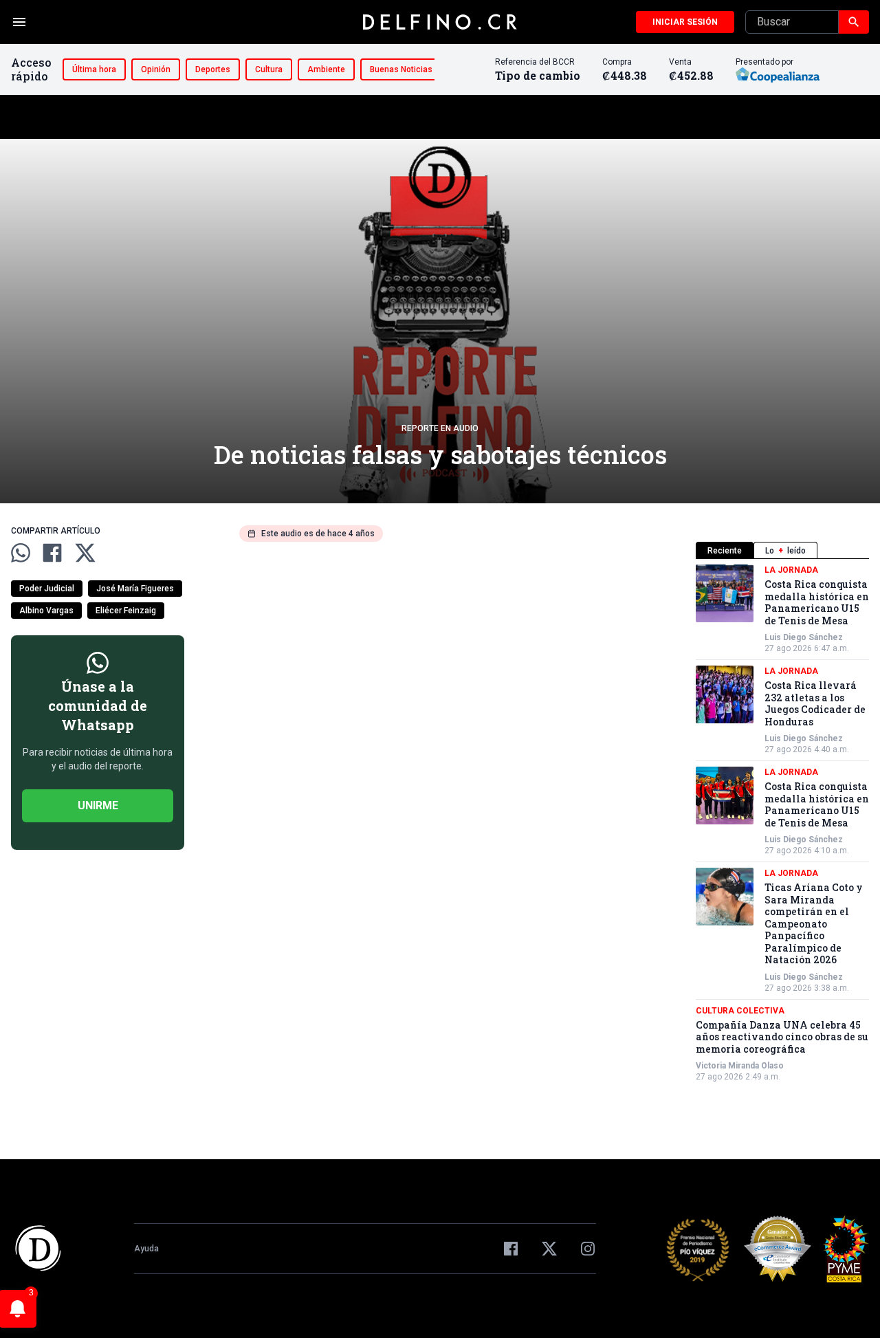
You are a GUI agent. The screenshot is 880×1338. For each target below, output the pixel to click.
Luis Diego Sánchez (803, 637)
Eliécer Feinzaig (126, 610)
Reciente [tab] (724, 551)
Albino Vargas (46, 610)
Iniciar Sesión (685, 22)
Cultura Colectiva (740, 1011)
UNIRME (98, 805)
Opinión (155, 69)
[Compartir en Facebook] (52, 553)
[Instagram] (588, 1248)
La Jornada (791, 570)
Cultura (269, 69)
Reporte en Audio (440, 428)
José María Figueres (135, 588)
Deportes (212, 69)
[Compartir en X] (85, 553)
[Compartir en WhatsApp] (20, 552)
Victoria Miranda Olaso (740, 1066)
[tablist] (782, 550)
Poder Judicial (46, 588)
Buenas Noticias (401, 69)
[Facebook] (511, 1248)
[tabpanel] (782, 823)
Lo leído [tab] (785, 551)
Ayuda (146, 1248)
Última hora (94, 69)
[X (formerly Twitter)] (549, 1248)
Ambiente (326, 69)
